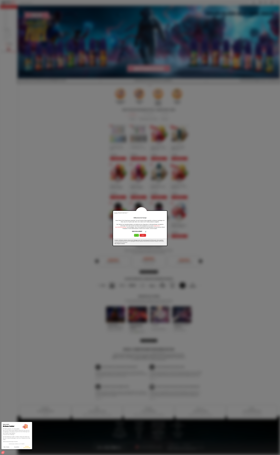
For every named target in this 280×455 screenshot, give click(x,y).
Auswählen (16, 447)
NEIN (143, 235)
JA (136, 235)
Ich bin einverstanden (27, 447)
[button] (3, 452)
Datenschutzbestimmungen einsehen (10, 441)
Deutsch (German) (122, 213)
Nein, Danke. (7, 447)
